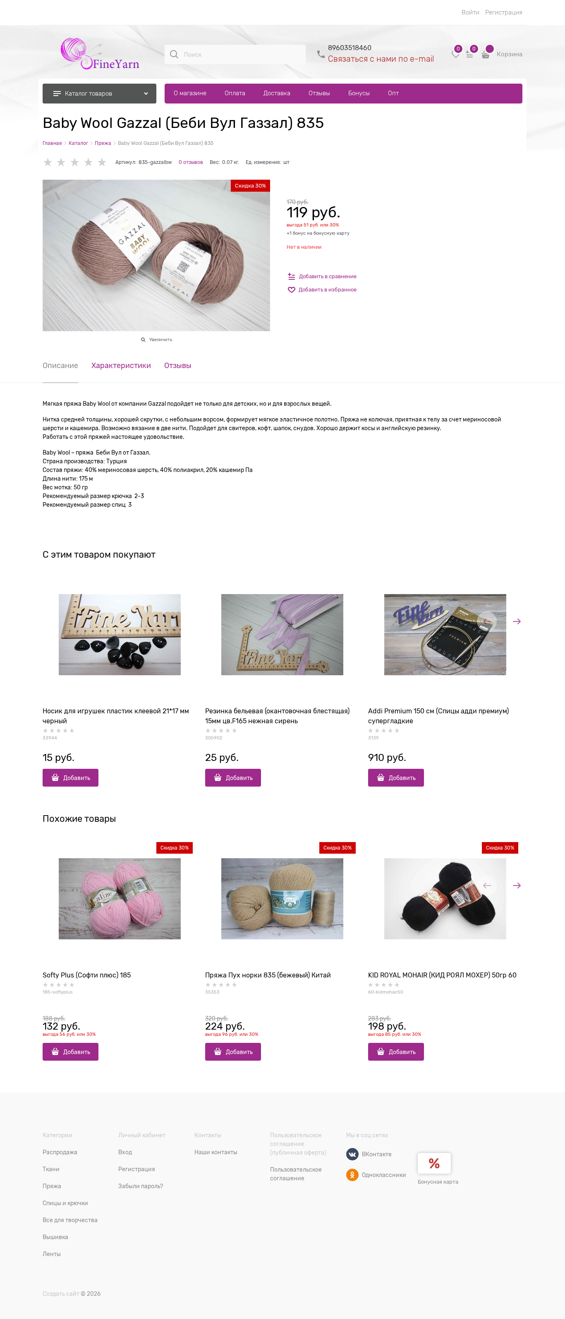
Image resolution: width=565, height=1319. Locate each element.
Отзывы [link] (178, 366)
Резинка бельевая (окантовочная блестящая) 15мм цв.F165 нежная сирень (277, 716)
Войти (470, 12)
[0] (455, 57)
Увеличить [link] (160, 339)
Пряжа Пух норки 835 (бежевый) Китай (268, 975)
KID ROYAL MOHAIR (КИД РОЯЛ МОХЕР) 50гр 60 (442, 975)
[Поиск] (174, 54)
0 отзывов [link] (191, 162)
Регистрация (503, 12)
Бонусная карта (438, 1182)
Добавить (76, 778)
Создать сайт (61, 1293)
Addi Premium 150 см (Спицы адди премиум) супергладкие (438, 716)
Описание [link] (60, 366)
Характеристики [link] (121, 366)
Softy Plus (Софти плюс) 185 (87, 975)
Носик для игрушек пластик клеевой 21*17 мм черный (116, 716)
